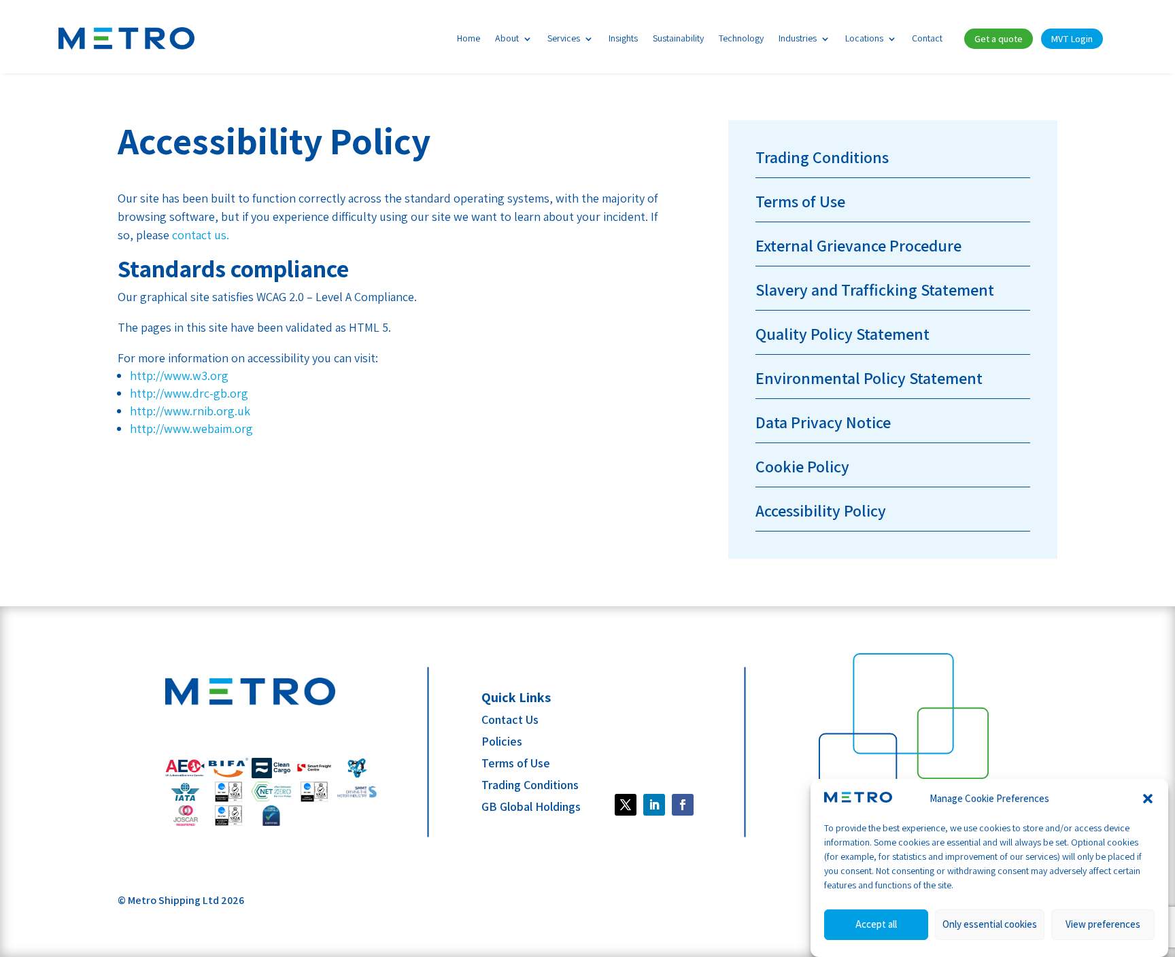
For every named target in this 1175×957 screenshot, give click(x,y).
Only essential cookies (989, 924)
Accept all (876, 924)
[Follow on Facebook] (625, 805)
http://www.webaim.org (191, 428)
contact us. (200, 235)
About (507, 38)
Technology (741, 38)
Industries (798, 38)
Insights (623, 38)
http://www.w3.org (179, 375)
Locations (864, 38)
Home (468, 38)
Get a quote (998, 39)
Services (563, 38)
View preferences (1103, 924)
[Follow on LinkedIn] (654, 805)
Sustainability (678, 38)
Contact (927, 38)
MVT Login (1072, 39)
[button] (1148, 798)
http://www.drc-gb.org (189, 393)
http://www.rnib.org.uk (190, 411)
